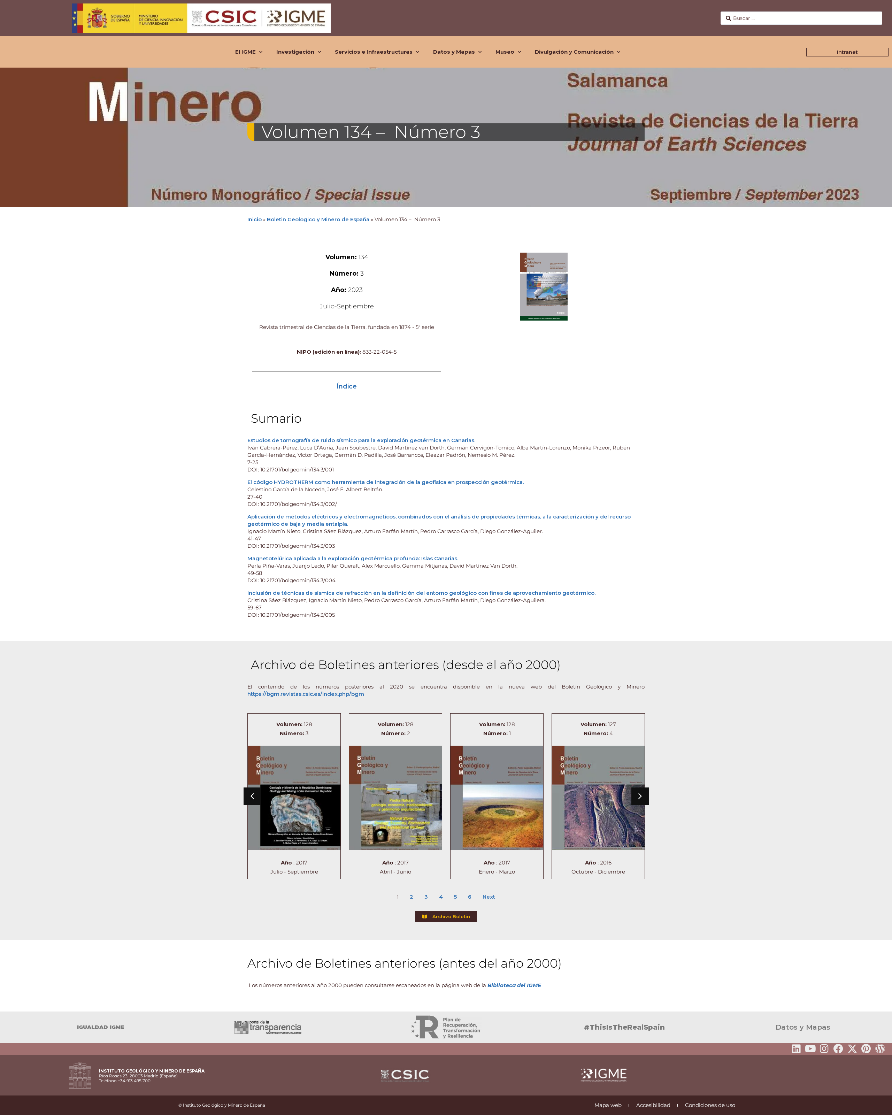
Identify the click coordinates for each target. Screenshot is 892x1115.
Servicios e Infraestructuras (374, 51)
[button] (252, 796)
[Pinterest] (866, 1049)
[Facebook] (838, 1049)
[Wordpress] (880, 1049)
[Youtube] (810, 1049)
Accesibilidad (653, 1105)
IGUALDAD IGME (100, 1027)
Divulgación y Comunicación (574, 51)
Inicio (254, 219)
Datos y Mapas (454, 51)
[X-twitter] (852, 1049)
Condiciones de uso (710, 1105)
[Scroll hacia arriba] (876, 1105)
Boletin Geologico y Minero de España (318, 219)
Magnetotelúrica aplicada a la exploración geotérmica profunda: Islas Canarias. (352, 558)
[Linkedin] (796, 1049)
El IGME (245, 51)
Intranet (847, 52)
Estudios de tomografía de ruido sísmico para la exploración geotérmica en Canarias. (361, 440)
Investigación (295, 51)
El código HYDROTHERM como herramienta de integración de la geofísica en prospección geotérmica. (385, 482)
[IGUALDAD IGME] (8, 1027)
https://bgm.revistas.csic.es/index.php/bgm (305, 694)
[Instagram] (824, 1049)
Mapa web (608, 1105)
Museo (504, 51)
